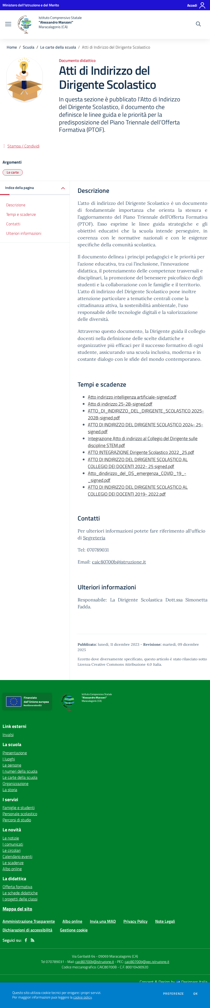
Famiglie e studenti (19, 807)
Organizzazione (15, 783)
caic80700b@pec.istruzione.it (147, 961)
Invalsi (8, 734)
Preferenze (173, 993)
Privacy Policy (135, 921)
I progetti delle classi (20, 899)
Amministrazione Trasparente (29, 921)
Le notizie (11, 838)
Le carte (13, 172)
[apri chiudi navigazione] (8, 25)
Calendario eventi (17, 856)
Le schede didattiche (20, 893)
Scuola (28, 47)
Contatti (13, 224)
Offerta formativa (17, 887)
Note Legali (165, 921)
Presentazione (15, 753)
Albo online (12, 869)
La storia (10, 790)
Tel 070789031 (53, 961)
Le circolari (11, 850)
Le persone (12, 765)
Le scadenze (13, 863)
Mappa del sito (17, 908)
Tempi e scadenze (21, 214)
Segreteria (94, 538)
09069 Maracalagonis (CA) (118, 956)
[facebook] (26, 940)
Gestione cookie (74, 930)
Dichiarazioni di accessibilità (27, 930)
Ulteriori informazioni (23, 233)
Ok (195, 993)
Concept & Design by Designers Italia (173, 982)
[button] (35, 188)
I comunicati (13, 844)
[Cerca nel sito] (198, 24)
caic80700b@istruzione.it (119, 562)
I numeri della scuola (20, 771)
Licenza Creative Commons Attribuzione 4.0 (115, 664)
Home (12, 47)
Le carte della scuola (58, 47)
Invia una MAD (103, 921)
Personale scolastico (20, 814)
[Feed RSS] (32, 940)
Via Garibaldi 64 (83, 956)
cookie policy (82, 997)
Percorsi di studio (17, 820)
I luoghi (9, 759)
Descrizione (15, 205)
